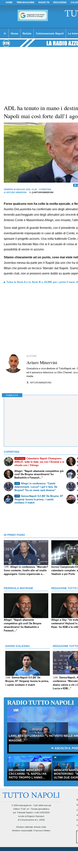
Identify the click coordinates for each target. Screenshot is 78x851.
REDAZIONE (60, 2)
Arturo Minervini (16, 192)
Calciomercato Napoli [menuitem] (50, 33)
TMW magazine (25, 2)
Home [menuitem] (14, 33)
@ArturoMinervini (42, 192)
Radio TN (43, 2)
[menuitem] (5, 33)
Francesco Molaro (42, 830)
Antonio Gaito (40, 827)
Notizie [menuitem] (27, 33)
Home (9, 2)
